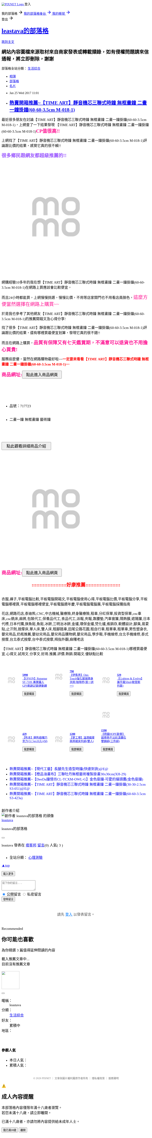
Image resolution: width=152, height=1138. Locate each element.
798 (72, 671)
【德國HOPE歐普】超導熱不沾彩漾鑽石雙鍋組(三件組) (113, 738)
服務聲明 (113, 1078)
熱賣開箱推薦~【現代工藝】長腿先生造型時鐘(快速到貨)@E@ (59, 769)
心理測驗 (35, 858)
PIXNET (46, 1078)
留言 (41, 845)
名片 (13, 86)
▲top (6, 865)
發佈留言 (8, 899)
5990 (25, 674)
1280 (72, 734)
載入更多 (8, 873)
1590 (104, 730)
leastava (7, 820)
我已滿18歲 (9, 1130)
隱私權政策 (98, 1078)
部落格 (14, 81)
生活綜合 (34, 68)
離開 (23, 1130)
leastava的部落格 (25, 30)
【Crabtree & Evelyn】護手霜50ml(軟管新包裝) (129, 682)
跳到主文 (8, 42)
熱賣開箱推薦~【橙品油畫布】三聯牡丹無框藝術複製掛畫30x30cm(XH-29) (68, 774)
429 (24, 734)
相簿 (13, 76)
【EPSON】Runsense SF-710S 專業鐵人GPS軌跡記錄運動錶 (34, 682)
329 (119, 674)
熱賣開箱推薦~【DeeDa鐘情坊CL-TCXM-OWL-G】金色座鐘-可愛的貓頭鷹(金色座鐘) (76, 779)
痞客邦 (31, 845)
